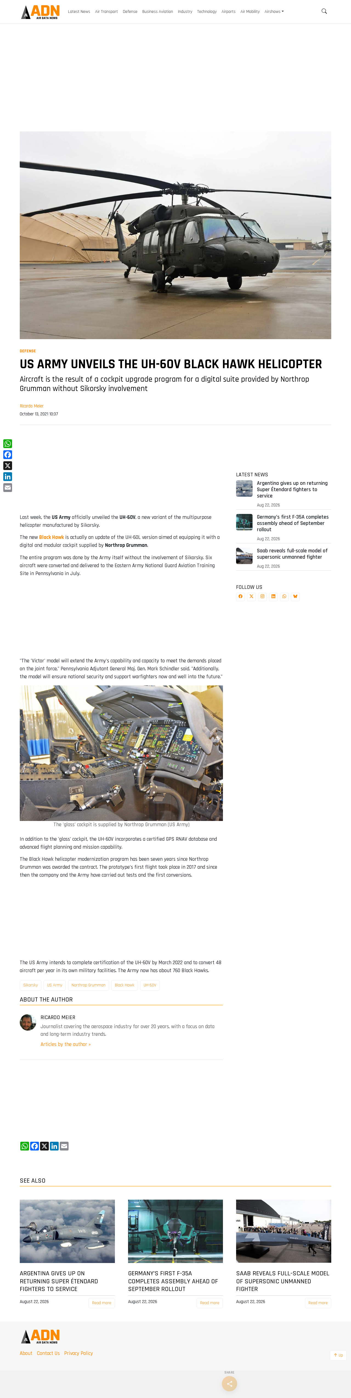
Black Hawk (51, 537)
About (26, 1353)
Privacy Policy (78, 1353)
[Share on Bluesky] (295, 597)
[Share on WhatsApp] (284, 597)
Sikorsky (30, 985)
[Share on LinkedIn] (273, 597)
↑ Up (338, 1355)
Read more (101, 1303)
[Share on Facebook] (240, 597)
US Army (54, 985)
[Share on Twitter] (251, 597)
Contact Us (48, 1353)
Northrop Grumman (89, 985)
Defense (28, 351)
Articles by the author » (66, 1044)
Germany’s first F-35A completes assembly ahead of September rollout (293, 523)
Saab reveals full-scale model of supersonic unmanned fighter (292, 554)
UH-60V (150, 985)
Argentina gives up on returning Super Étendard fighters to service (292, 489)
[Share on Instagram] (262, 597)
